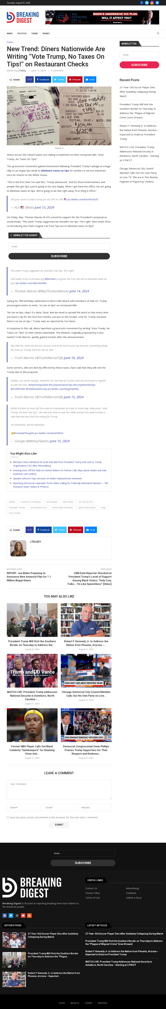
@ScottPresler (18, 388)
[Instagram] (152, 3)
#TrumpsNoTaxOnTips (60, 384)
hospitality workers (31, 502)
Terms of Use (92, 898)
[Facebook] (142, 3)
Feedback (131, 893)
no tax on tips (86, 502)
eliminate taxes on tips (55, 170)
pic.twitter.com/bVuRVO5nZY (82, 199)
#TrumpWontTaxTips (84, 384)
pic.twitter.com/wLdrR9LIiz (49, 433)
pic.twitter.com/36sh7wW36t (31, 283)
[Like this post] (31, 79)
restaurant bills (39, 507)
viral (103, 507)
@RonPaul (50, 278)
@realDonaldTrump (36, 388)
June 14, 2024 (79, 291)
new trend (68, 502)
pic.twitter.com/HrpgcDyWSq (63, 388)
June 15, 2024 (44, 207)
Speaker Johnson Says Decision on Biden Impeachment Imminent (47, 478)
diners (12, 502)
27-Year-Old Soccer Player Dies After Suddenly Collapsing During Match (138, 92)
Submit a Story (134, 898)
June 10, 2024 (73, 358)
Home (62, 1002)
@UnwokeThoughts (24, 433)
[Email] (157, 3)
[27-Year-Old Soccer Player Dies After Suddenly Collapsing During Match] (14, 940)
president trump (17, 507)
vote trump (14, 513)
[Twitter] (147, 3)
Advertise (102, 1002)
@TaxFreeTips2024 (38, 384)
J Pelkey (22, 70)
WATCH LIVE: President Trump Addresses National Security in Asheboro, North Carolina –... (32, 695)
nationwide (52, 502)
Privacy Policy (92, 893)
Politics (22, 33)
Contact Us (91, 888)
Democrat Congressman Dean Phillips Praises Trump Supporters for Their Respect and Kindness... (86, 750)
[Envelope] (23, 915)
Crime (34, 33)
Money (46, 33)
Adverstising (132, 888)
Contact (88, 1002)
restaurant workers (63, 507)
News (9, 33)
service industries (87, 507)
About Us (74, 1002)
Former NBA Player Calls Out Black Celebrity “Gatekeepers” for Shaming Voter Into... (32, 750)
